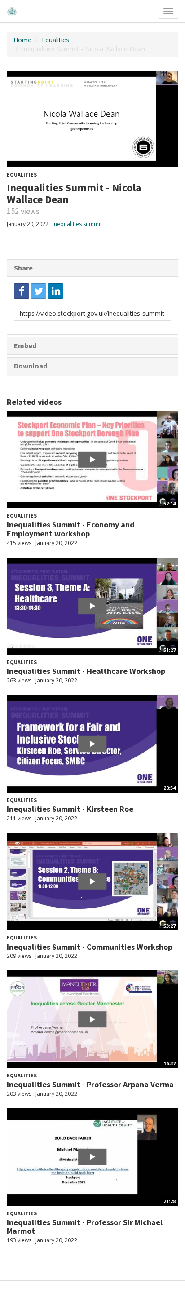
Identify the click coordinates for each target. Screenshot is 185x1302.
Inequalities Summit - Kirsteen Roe (70, 809)
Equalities (55, 39)
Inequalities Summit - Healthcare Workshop (86, 671)
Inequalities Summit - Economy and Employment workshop (71, 529)
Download (30, 365)
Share (23, 267)
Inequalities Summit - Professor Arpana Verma (90, 1084)
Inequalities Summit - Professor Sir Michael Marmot (85, 1226)
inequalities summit (77, 224)
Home (22, 39)
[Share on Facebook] (21, 291)
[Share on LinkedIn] (55, 291)
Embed (25, 345)
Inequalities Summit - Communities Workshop (89, 947)
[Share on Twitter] (38, 291)
